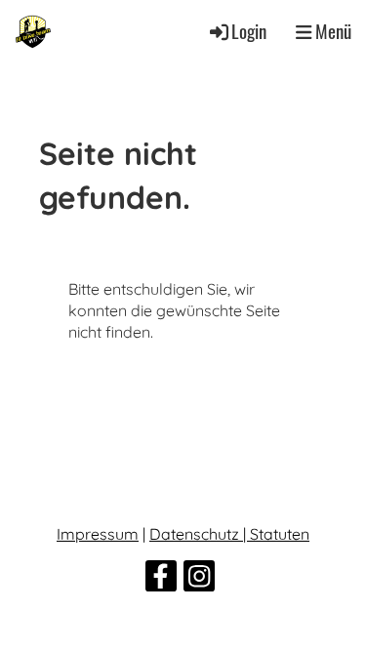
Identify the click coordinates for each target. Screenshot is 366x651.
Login (248, 31)
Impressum (98, 534)
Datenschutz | (199, 534)
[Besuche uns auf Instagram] (199, 579)
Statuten (279, 534)
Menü (331, 31)
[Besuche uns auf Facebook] (161, 579)
